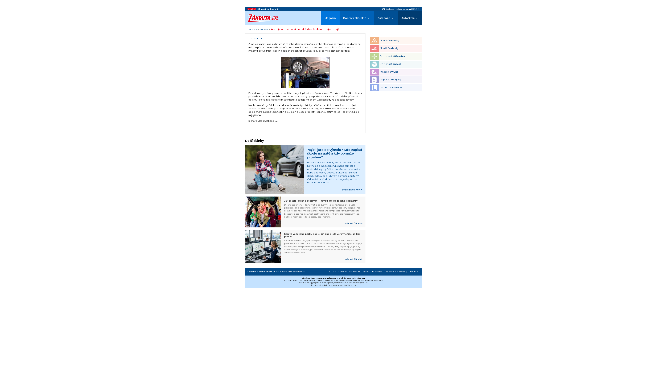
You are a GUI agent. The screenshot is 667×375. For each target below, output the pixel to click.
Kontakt (414, 271)
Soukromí (354, 271)
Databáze (383, 18)
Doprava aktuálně (354, 18)
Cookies (342, 271)
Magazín (330, 18)
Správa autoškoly (372, 271)
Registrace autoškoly (395, 271)
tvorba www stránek (284, 271)
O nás (332, 271)
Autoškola (408, 18)
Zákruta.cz (252, 29)
